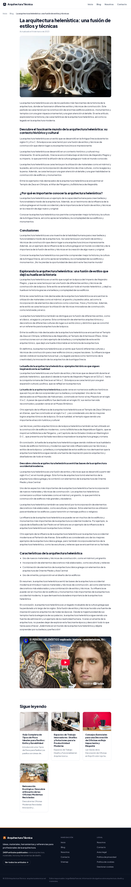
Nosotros (109, 4)
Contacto (122, 4)
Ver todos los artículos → (16, 862)
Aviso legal (102, 852)
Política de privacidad (106, 857)
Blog (99, 4)
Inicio (90, 4)
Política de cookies (105, 862)
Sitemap (64, 862)
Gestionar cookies (105, 866)
